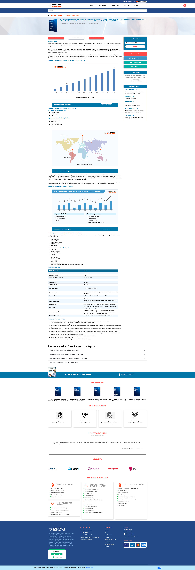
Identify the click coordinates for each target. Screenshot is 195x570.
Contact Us (137, 5)
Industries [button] (115, 5)
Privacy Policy (108, 537)
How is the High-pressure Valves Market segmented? (64, 350)
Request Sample (135, 54)
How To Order (108, 534)
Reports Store (102, 5)
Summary (56, 38)
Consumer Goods (84, 532)
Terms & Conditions (109, 544)
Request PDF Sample (96, 38)
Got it (159, 567)
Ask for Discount (135, 66)
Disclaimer (107, 541)
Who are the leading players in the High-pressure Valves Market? (67, 354)
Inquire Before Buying (135, 62)
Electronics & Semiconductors (86, 539)
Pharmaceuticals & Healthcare (86, 530)
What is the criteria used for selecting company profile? (64, 362)
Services (107, 530)
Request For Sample (106, 104)
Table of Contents (76, 38)
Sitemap (107, 546)
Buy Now (135, 46)
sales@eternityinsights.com (129, 1)
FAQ (106, 532)
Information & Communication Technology (89, 537)
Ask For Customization (135, 58)
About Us (126, 5)
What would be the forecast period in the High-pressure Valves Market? (69, 358)
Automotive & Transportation (86, 534)
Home (91, 5)
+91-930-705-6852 (142, 1)
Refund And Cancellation (110, 539)
